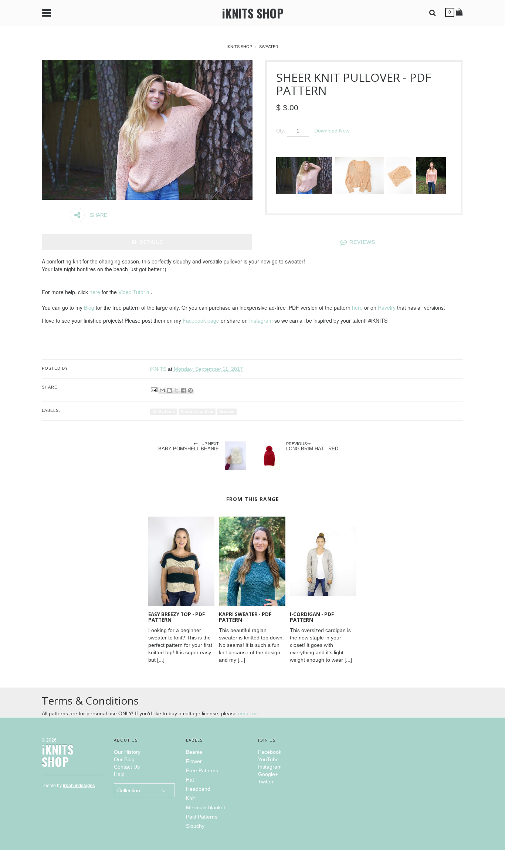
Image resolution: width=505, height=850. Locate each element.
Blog (89, 307)
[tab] (147, 242)
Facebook (269, 752)
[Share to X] (176, 390)
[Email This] (162, 390)
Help (119, 774)
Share (97, 215)
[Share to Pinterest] (190, 390)
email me (249, 713)
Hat (190, 780)
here (94, 292)
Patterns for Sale (197, 411)
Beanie (194, 752)
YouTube (268, 759)
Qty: (280, 131)
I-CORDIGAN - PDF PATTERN (312, 617)
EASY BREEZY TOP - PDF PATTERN (176, 617)
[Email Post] (153, 389)
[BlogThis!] (169, 390)
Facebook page (201, 320)
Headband (198, 789)
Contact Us (127, 767)
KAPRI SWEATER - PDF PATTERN (245, 617)
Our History (127, 752)
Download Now (331, 131)
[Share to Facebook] (183, 390)
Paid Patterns (201, 817)
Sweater (268, 46)
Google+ (268, 774)
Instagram (261, 320)
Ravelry (387, 307)
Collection (128, 790)
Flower (194, 761)
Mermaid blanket (205, 807)
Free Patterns (202, 770)
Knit (190, 798)
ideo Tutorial (136, 292)
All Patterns (163, 411)
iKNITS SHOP (253, 13)
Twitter (266, 782)
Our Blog (124, 759)
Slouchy (195, 826)
